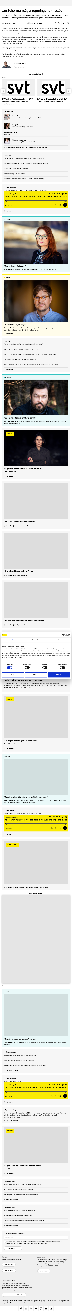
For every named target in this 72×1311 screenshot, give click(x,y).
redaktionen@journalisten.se (13, 1117)
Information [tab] (36, 640)
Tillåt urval (36, 675)
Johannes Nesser (10, 23)
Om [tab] (59, 640)
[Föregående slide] (3, 91)
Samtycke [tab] (12, 640)
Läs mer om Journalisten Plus (14, 1295)
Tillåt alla (59, 675)
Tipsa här (47, 1115)
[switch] (27, 667)
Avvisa (13, 675)
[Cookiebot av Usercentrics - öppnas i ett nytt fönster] (62, 634)
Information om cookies (18, 1303)
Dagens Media (56, 39)
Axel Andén (18, 1301)
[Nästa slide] (69, 91)
